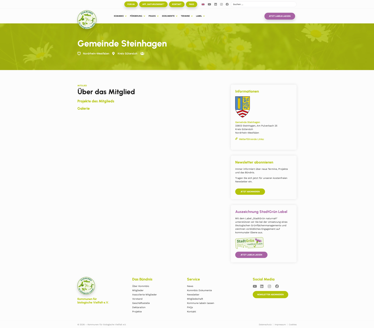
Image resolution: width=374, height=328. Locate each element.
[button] (120, 16)
